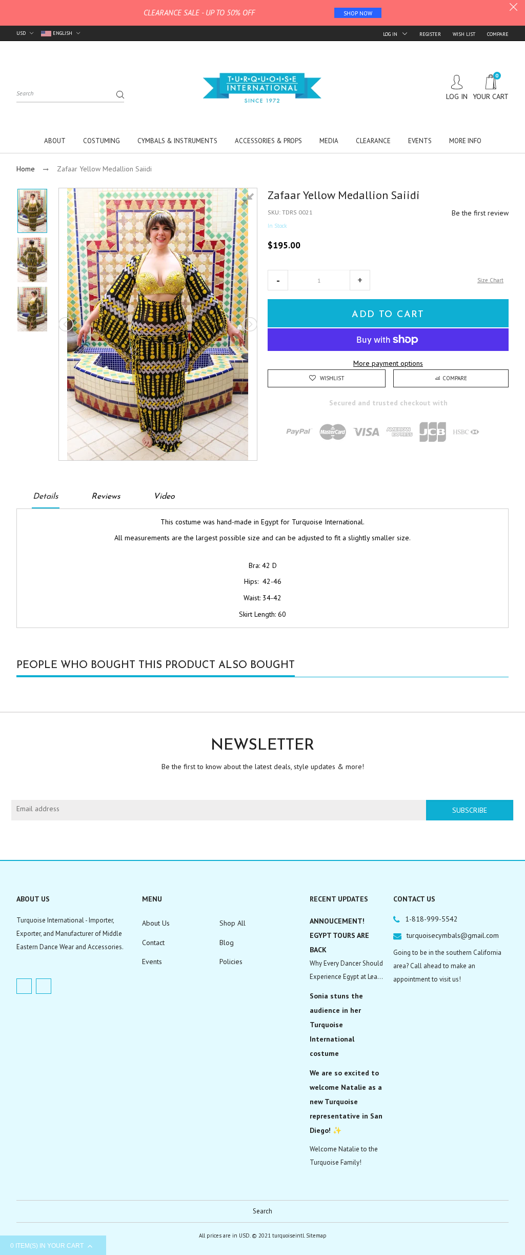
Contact (153, 942)
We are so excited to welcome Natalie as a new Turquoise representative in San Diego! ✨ (346, 1101)
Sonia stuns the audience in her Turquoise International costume (336, 1024)
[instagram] (43, 986)
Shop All (232, 923)
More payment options (388, 363)
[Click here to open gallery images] (249, 201)
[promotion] (513, 8)
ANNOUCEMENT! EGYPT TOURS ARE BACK (339, 935)
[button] (278, 280)
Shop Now (358, 13)
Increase (360, 280)
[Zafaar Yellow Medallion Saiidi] (32, 210)
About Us (156, 923)
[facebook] (24, 986)
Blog (226, 942)
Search (262, 1211)
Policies (231, 961)
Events (152, 961)
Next (249, 324)
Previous (66, 324)
